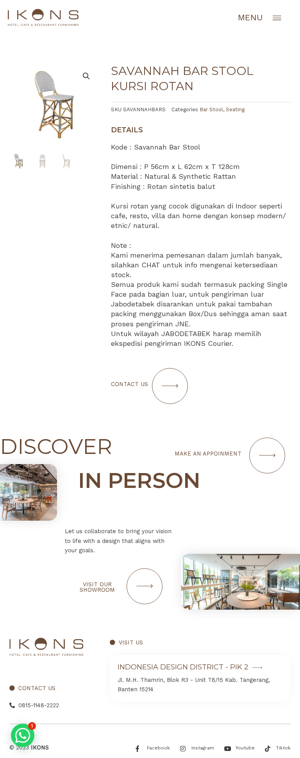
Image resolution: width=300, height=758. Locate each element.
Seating (235, 109)
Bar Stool (211, 109)
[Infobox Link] (200, 678)
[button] (22, 735)
